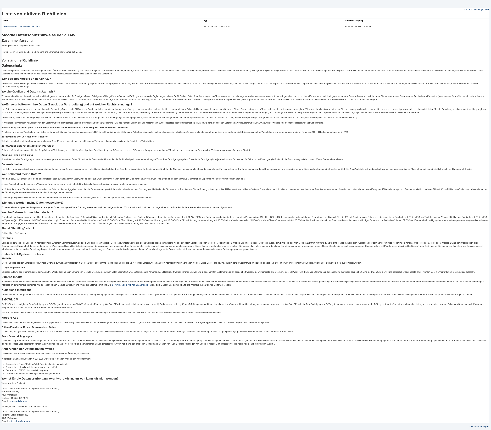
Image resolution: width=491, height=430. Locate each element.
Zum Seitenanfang (478, 426)
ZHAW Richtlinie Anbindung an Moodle (130, 285)
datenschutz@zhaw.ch (19, 421)
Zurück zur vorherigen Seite (476, 9)
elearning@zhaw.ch (18, 401)
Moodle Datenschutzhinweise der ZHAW (22, 26)
